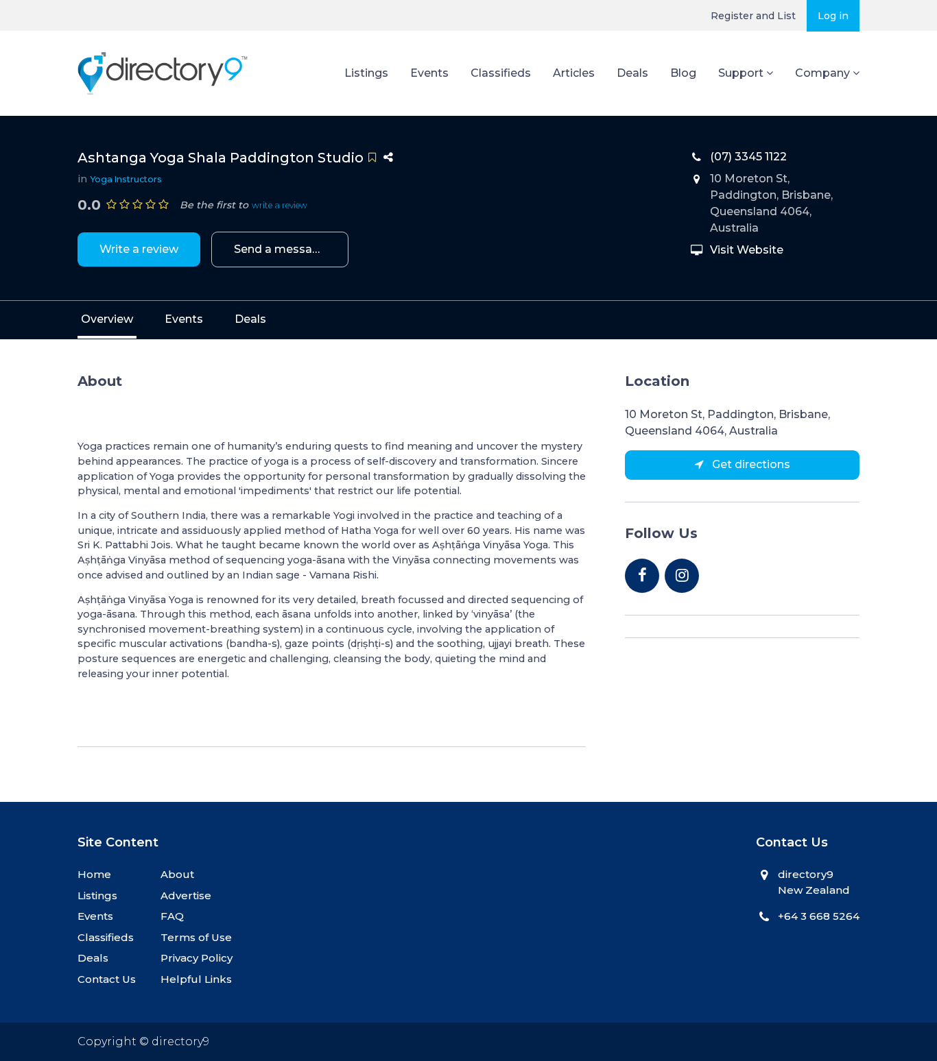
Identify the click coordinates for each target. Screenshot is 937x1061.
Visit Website (746, 249)
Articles (574, 73)
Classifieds (501, 73)
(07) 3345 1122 (748, 156)
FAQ (172, 916)
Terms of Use (196, 937)
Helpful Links (196, 979)
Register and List (753, 16)
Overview (107, 319)
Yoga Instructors (126, 179)
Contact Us (107, 979)
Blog (683, 73)
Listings (366, 73)
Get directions (749, 464)
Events (429, 73)
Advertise (186, 895)
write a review (279, 205)
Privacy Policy (197, 957)
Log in (833, 16)
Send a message (280, 249)
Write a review (138, 249)
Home (94, 874)
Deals (632, 73)
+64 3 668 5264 (818, 916)
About (177, 874)
